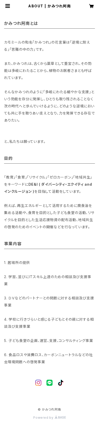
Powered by (44, 417)
